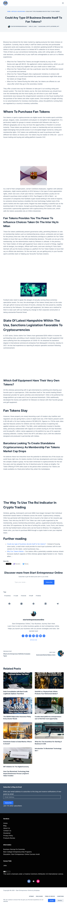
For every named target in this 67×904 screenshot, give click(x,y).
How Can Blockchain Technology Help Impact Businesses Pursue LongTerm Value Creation (16, 774)
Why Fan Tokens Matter (15, 551)
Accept (52, 900)
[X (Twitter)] (21, 603)
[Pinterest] (33, 603)
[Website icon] (33, 636)
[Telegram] (58, 603)
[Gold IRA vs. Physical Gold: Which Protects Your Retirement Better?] (49, 680)
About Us (6, 828)
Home (8, 11)
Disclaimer (7, 833)
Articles (14, 11)
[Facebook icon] (23, 636)
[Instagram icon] (40, 636)
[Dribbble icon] (30, 636)
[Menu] (63, 3)
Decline (60, 900)
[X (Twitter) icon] (37, 636)
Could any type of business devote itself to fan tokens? (26, 544)
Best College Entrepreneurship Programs (17, 852)
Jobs (5, 865)
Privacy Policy (8, 835)
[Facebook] (9, 603)
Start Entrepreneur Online (24, 890)
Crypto (48, 26)
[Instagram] (38, 881)
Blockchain (21, 11)
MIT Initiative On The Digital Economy (16, 767)
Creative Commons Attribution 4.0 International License (43, 874)
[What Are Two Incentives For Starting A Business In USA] (49, 730)
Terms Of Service (50, 896)
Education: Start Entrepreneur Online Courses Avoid (21, 854)
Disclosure (39, 896)
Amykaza (37, 890)
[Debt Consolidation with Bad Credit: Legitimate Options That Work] (17, 680)
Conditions (60, 896)
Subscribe (49, 582)
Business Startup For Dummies (14, 849)
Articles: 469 (33, 640)
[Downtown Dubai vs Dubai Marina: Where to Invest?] (17, 730)
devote (23, 595)
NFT (58, 26)
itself (31, 595)
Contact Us (7, 831)
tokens (38, 595)
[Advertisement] (33, 151)
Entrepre (53, 26)
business (7, 595)
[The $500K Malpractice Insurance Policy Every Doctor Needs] (17, 705)
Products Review (9, 838)
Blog (4, 826)
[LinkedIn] (46, 603)
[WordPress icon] (44, 636)
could (16, 595)
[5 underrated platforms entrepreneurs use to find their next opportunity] (49, 705)
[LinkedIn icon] (26, 636)
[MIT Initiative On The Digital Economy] (17, 755)
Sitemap (31, 896)
